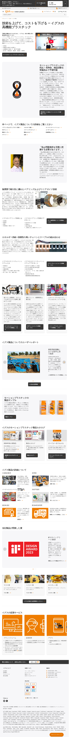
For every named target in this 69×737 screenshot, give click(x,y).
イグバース (30, 640)
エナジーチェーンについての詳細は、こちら (56, 264)
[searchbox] (33, 14)
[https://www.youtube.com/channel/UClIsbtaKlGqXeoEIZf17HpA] (4, 701)
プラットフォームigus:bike (11, 645)
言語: (29, 697)
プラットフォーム (11, 650)
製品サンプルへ (9, 416)
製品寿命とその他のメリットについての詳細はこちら (51, 112)
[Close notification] (65, 4)
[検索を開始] (65, 14)
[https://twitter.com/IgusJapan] (7, 701)
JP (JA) (64, 11)
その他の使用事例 (33, 384)
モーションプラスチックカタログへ (55, 456)
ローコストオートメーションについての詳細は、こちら (11, 327)
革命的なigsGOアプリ (54, 640)
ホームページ (5, 18)
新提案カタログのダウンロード (11, 456)
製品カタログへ (31, 455)
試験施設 (49, 85)
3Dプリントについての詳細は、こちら (33, 326)
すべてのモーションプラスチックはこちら (13, 54)
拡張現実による (31, 642)
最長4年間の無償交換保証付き (33, 275)
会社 (10, 18)
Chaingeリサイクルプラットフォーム (14, 642)
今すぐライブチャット (56, 734)
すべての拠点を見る (41, 3)
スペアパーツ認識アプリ (55, 644)
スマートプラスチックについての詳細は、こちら (55, 326)
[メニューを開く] (3, 11)
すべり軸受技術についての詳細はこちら (56, 221)
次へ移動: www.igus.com (52, 3)
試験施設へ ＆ (20, 489)
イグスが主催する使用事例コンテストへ (33, 601)
